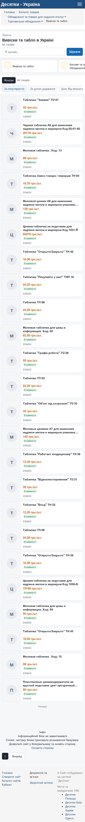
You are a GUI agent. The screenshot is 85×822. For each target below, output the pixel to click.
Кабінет (7, 784)
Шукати (74, 51)
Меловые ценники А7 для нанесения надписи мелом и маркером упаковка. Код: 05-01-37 (49, 430)
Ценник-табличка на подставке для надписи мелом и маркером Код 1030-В (50, 582)
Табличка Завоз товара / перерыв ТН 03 (51, 176)
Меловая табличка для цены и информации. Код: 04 (44, 607)
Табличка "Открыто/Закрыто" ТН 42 (48, 251)
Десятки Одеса (70, 816)
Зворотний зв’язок (41, 782)
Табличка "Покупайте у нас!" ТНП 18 (48, 277)
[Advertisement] (42, 719)
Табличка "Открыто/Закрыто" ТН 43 (48, 631)
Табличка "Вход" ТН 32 (39, 504)
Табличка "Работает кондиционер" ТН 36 (51, 454)
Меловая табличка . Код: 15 (42, 656)
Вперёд (17, 756)
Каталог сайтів (11, 780)
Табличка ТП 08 (34, 302)
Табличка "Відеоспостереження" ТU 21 (50, 479)
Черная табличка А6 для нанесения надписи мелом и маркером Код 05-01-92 (51, 126)
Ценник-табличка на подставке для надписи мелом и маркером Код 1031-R (50, 228)
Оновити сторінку (42, 748)
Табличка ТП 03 (34, 378)
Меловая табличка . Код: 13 (42, 150)
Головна (7, 773)
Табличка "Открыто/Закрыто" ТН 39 (48, 555)
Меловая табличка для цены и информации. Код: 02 (44, 329)
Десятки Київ (73, 802)
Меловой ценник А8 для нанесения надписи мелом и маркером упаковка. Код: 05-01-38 (49, 202)
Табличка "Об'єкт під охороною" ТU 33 (50, 403)
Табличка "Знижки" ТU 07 (41, 100)
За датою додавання (42, 89)
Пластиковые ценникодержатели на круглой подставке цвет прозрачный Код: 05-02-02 (49, 683)
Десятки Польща (70, 796)
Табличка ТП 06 (34, 530)
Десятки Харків (70, 808)
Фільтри (8, 80)
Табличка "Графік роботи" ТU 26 (46, 353)
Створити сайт (11, 777)
